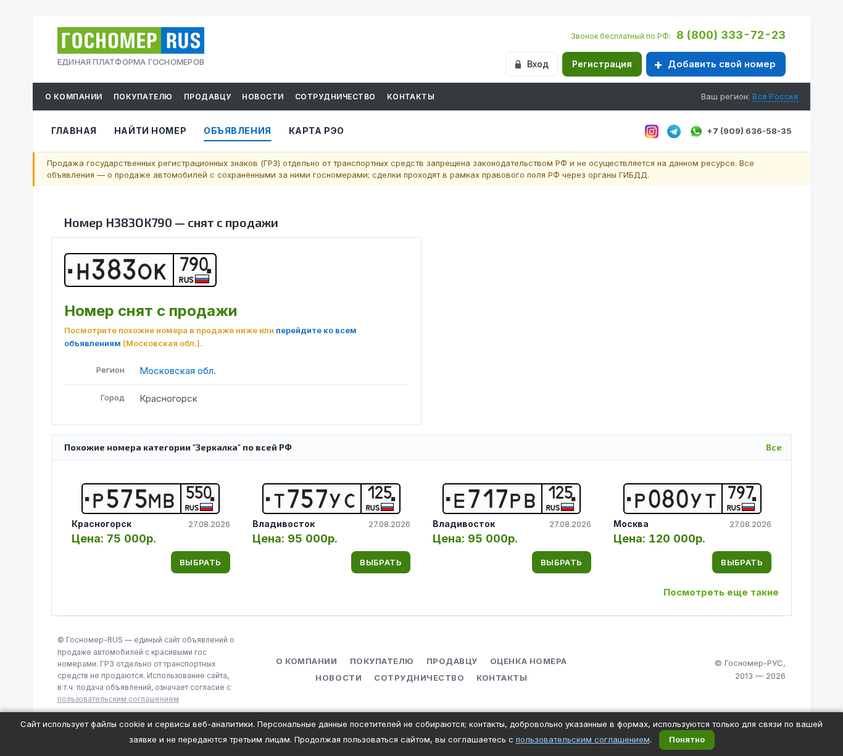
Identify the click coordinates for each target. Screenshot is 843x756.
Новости (262, 96)
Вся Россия (775, 96)
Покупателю (143, 96)
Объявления (238, 130)
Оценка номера (528, 661)
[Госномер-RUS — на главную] (130, 40)
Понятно (687, 739)
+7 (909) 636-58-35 (749, 131)
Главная (74, 130)
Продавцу (207, 96)
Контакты (411, 96)
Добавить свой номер (722, 64)
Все (774, 447)
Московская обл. (177, 370)
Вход (538, 64)
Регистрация (602, 64)
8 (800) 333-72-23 (731, 34)
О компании (73, 96)
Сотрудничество (335, 96)
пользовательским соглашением (118, 699)
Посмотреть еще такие (721, 592)
